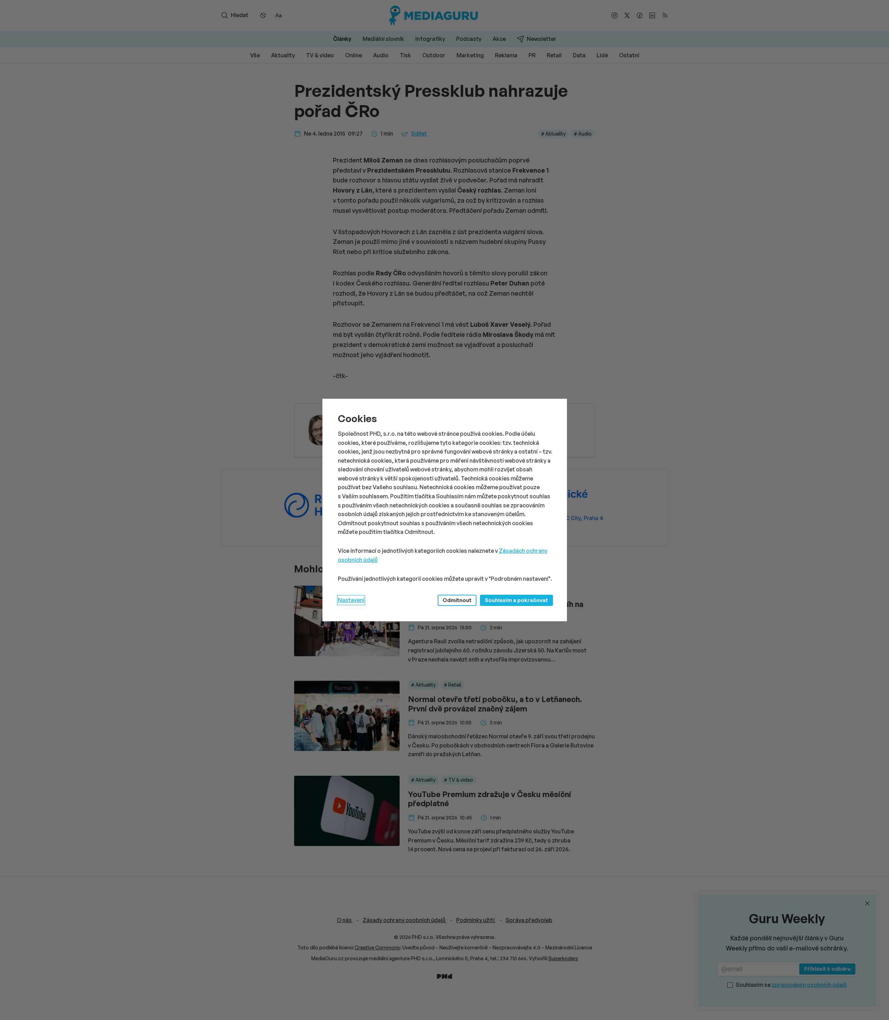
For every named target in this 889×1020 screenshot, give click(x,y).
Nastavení (351, 599)
